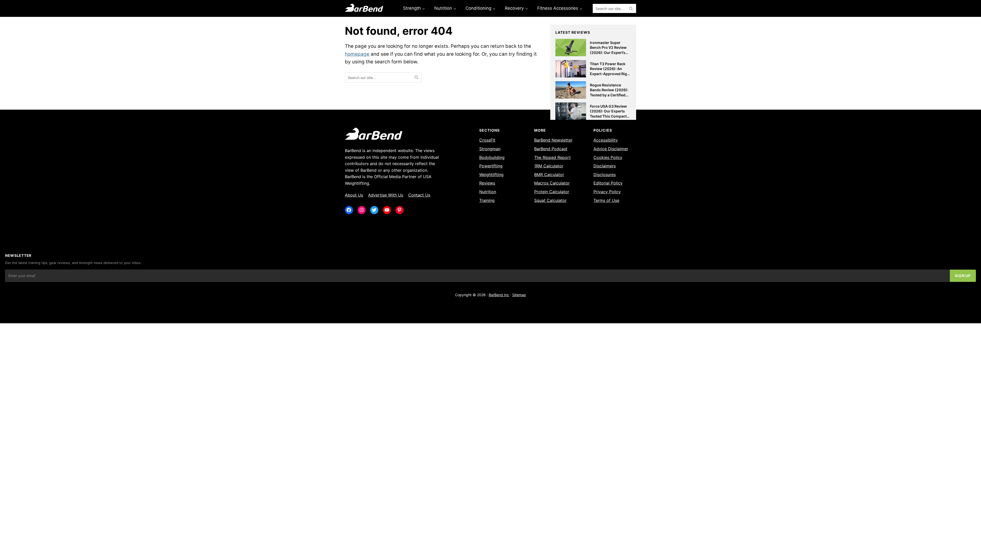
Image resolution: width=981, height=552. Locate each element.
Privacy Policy (607, 191)
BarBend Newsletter (553, 140)
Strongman (489, 148)
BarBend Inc (499, 295)
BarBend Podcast (550, 148)
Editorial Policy (608, 183)
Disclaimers (604, 165)
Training (487, 200)
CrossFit (487, 140)
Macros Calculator (552, 183)
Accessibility (605, 140)
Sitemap (519, 295)
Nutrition (487, 191)
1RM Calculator (548, 165)
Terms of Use (606, 200)
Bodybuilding (492, 157)
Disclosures (604, 174)
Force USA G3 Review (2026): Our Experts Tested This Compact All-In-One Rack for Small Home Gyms (608, 116)
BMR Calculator (549, 174)
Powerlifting (491, 165)
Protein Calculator (551, 191)
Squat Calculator (550, 200)
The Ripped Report (552, 157)
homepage (357, 54)
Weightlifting (491, 174)
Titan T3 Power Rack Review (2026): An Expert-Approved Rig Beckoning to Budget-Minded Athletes (609, 74)
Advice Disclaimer (610, 148)
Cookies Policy (607, 157)
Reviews (487, 183)
